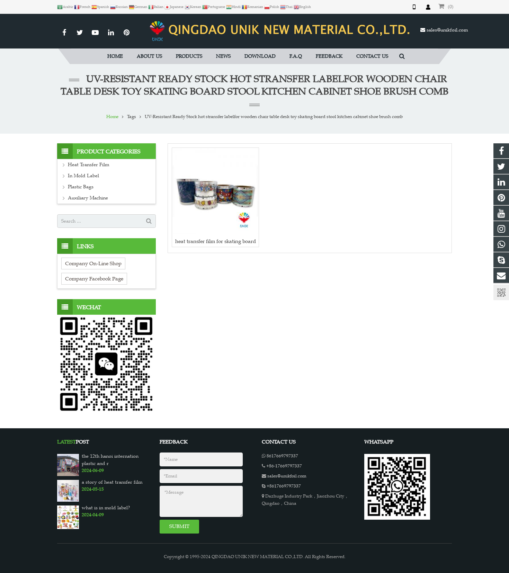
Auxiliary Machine (88, 198)
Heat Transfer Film (88, 165)
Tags (131, 116)
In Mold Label (83, 176)
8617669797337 (282, 456)
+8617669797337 (284, 486)
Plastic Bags (80, 187)
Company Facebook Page (94, 278)
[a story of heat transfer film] (68, 490)
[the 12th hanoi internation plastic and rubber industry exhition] (68, 464)
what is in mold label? (106, 508)
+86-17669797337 (284, 466)
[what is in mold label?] (68, 517)
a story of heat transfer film (112, 482)
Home (112, 116)
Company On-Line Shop (93, 263)
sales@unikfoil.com (447, 30)
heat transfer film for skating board (215, 241)
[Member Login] (428, 7)
